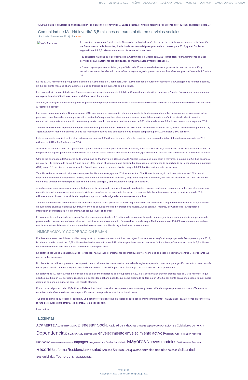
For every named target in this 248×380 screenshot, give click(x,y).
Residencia (76, 350)
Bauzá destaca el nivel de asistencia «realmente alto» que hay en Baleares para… (166, 24)
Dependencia (50, 333)
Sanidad (107, 350)
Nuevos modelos (161, 342)
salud (96, 350)
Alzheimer (62, 325)
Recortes (45, 349)
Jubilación (111, 342)
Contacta (205, 3)
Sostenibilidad (45, 356)
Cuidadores (184, 325)
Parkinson (187, 342)
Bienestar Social (93, 325)
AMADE (74, 326)
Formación (171, 333)
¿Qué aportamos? (171, 3)
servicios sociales (154, 350)
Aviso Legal (123, 370)
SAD (88, 350)
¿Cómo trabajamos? (144, 3)
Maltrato (121, 342)
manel (78, 36)
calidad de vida (119, 325)
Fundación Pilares (58, 342)
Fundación (43, 342)
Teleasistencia (82, 356)
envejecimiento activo (143, 333)
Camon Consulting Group (230, 3)
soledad (172, 349)
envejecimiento (111, 333)
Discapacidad (74, 333)
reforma (60, 350)
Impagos (81, 342)
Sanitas (118, 350)
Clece (133, 325)
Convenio (141, 326)
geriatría (69, 342)
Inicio (102, 3)
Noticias (191, 3)
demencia (198, 325)
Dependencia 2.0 (118, 3)
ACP (39, 325)
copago (151, 325)
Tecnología (65, 356)
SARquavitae (133, 350)
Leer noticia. (42, 309)
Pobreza (196, 342)
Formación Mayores (190, 333)
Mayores (136, 341)
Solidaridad (186, 350)
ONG (179, 342)
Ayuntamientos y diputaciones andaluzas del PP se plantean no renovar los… (79, 24)
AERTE (49, 325)
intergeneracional (97, 342)
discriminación (91, 334)
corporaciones (165, 325)
